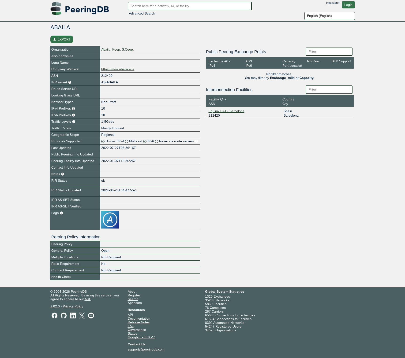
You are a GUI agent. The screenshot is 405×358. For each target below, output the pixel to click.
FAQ (131, 326)
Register (331, 2)
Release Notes (139, 322)
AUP (88, 299)
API (130, 315)
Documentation (139, 318)
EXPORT (62, 39)
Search (133, 299)
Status (132, 333)
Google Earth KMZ (141, 337)
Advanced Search (142, 13)
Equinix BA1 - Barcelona (226, 111)
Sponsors (135, 303)
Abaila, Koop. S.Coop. (117, 49)
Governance (137, 330)
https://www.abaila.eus (117, 69)
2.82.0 (55, 306)
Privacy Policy (73, 306)
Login (348, 5)
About (132, 291)
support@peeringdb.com (146, 349)
